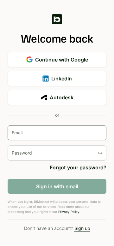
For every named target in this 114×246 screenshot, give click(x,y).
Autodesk (61, 97)
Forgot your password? (78, 167)
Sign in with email (57, 186)
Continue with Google (61, 59)
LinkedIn (61, 78)
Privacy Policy (68, 212)
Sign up (82, 228)
